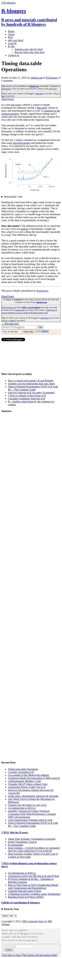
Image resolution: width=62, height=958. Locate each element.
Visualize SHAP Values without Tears (27, 784)
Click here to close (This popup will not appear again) (29, 955)
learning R (20, 310)
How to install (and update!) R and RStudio (30, 380)
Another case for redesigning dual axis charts (31, 383)
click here (39, 93)
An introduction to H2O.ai (22, 808)
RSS (10, 37)
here (54, 89)
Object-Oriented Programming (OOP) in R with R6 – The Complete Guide (33, 388)
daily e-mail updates (31, 307)
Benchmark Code (13, 196)
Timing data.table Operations (23, 769)
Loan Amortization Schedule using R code (30, 820)
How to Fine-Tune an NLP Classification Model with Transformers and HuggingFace (33, 886)
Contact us (13, 55)
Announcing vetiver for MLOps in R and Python (33, 876)
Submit (8, 950)
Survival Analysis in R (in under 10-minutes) (31, 392)
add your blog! (15, 40)
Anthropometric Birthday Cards (24, 781)
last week (16, 104)
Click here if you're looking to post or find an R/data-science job (29, 311)
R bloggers (51, 77)
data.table (42, 107)
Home (11, 31)
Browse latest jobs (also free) (30, 52)
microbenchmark (21, 143)
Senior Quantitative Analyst (22, 842)
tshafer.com (37, 77)
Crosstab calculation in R (21, 772)
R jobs (11, 46)
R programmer (15, 845)
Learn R (12, 43)
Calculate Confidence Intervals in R (26, 398)
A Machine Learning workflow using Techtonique (34, 894)
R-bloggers (6, 89)
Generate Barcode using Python (24, 891)
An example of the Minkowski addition (28, 775)
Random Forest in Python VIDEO (26, 897)
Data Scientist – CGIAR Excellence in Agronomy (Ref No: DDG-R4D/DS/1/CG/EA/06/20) (34, 849)
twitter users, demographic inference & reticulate (33, 796)
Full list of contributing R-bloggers (20, 902)
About (11, 34)
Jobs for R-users (19, 832)
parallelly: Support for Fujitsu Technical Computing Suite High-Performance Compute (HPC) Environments (32, 814)
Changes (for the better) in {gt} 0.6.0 (27, 805)
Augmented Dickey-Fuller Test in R (26, 787)
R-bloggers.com (9, 307)
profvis (24, 228)
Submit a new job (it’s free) (29, 49)
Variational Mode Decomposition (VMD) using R (34, 778)
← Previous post (10, 323)
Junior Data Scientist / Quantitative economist (31, 839)
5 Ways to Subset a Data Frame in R (27, 395)
